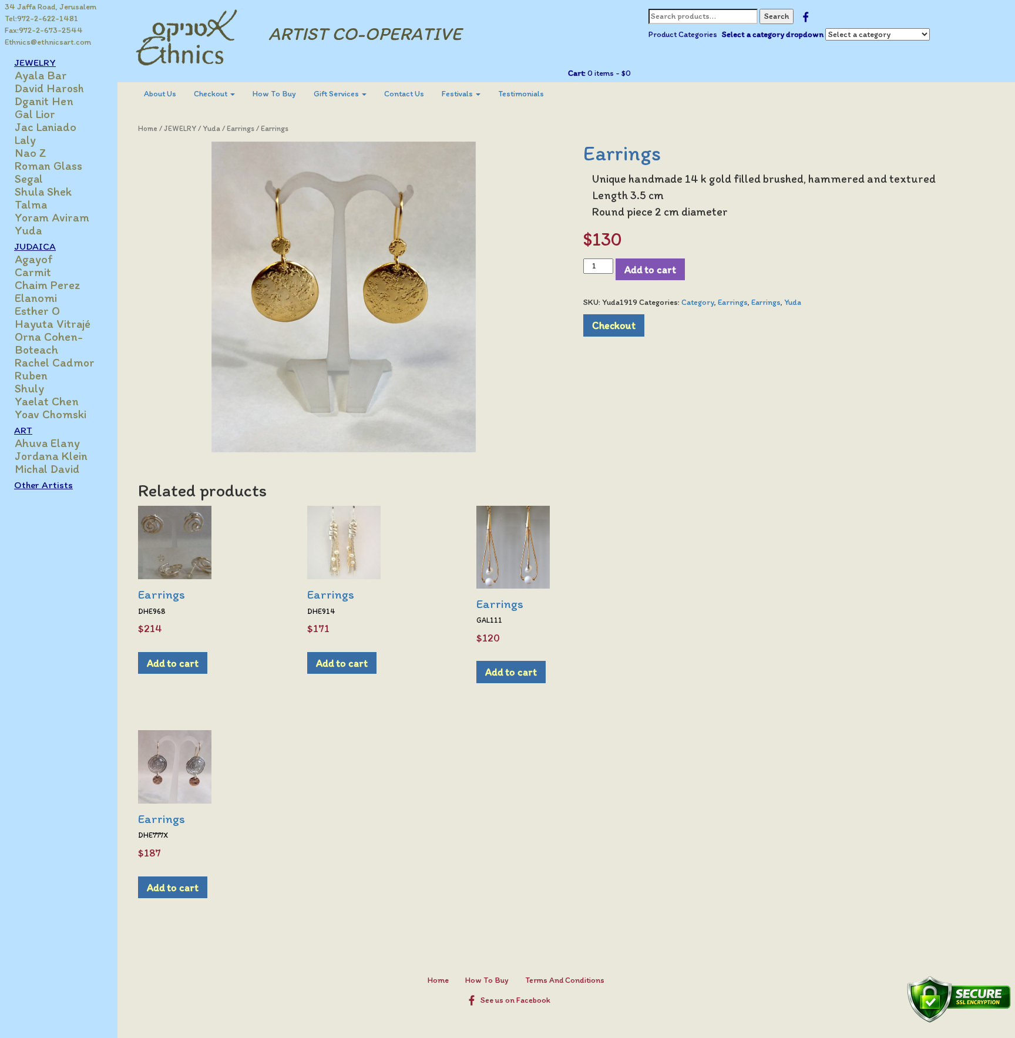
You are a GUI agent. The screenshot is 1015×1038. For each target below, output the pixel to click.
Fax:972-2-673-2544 (44, 30)
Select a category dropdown (773, 34)
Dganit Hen (44, 101)
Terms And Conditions (564, 980)
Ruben (31, 375)
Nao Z (30, 152)
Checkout (211, 94)
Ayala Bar (41, 75)
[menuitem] (160, 94)
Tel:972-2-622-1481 (41, 18)
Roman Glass (48, 165)
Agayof (34, 259)
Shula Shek (43, 191)
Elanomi (36, 297)
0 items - (608, 73)
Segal (29, 178)
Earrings (240, 128)
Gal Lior (35, 114)
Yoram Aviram (52, 217)
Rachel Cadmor (55, 362)
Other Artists (43, 485)
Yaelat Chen (47, 401)
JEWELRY (180, 128)
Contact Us (404, 94)
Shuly (29, 388)
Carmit (33, 272)
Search (776, 16)
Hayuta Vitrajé (52, 323)
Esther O (37, 310)
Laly (25, 139)
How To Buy (274, 94)
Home (147, 128)
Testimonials (521, 94)
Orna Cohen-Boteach (49, 343)
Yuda (28, 230)
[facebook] (805, 16)
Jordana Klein (51, 455)
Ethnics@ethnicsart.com (48, 42)
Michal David (47, 468)
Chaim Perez (47, 284)
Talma (31, 204)
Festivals (458, 94)
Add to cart (650, 269)
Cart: (577, 73)
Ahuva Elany (47, 442)
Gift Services (337, 94)
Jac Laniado (45, 126)
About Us (160, 94)
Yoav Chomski (50, 414)
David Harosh (49, 88)
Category (697, 302)
